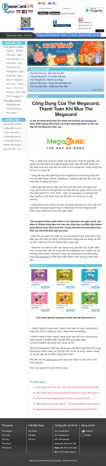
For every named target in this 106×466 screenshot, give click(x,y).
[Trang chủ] (17, 8)
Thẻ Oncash (6, 447)
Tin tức (74, 35)
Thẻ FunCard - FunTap (16, 59)
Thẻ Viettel (11, 112)
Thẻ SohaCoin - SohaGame (16, 67)
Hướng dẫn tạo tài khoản (15, 136)
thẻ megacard (88, 120)
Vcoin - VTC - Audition (16, 88)
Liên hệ (95, 35)
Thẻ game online (13, 46)
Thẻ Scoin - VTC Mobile (16, 63)
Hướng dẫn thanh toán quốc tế (18, 144)
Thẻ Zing (5, 439)
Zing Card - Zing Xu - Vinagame (16, 75)
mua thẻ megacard (39, 256)
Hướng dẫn (85, 35)
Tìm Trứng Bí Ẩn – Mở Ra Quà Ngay (46, 79)
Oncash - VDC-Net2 (16, 92)
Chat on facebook (62, 25)
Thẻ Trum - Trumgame (16, 83)
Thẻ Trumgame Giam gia (16, 96)
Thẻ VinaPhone (13, 108)
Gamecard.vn (53, 359)
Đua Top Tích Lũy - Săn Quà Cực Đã (47, 73)
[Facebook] (52, 3)
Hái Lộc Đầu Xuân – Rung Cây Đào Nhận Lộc (50, 82)
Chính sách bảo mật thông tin (17, 132)
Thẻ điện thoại (12, 100)
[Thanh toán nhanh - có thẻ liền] (22, 35)
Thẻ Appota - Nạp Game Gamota (16, 71)
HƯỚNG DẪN (12, 120)
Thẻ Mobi (32, 435)
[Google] (42, 3)
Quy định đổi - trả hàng (14, 148)
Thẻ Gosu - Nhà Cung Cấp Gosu (16, 54)
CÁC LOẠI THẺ (13, 43)
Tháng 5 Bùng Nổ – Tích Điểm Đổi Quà (48, 76)
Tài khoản (53, 35)
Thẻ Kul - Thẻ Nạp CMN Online (16, 50)
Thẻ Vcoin (6, 435)
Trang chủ (42, 35)
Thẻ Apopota (7, 431)
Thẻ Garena (6, 443)
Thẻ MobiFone (13, 104)
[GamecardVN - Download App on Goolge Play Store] (94, 9)
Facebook (89, 431)
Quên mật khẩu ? (68, 13)
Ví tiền (63, 35)
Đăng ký (43, 13)
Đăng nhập (55, 13)
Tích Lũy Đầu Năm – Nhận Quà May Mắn (49, 86)
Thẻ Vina (31, 439)
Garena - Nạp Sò (14, 79)
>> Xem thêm (97, 89)
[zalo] (25, 21)
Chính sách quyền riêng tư (65, 451)
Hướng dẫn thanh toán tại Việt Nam (20, 140)
